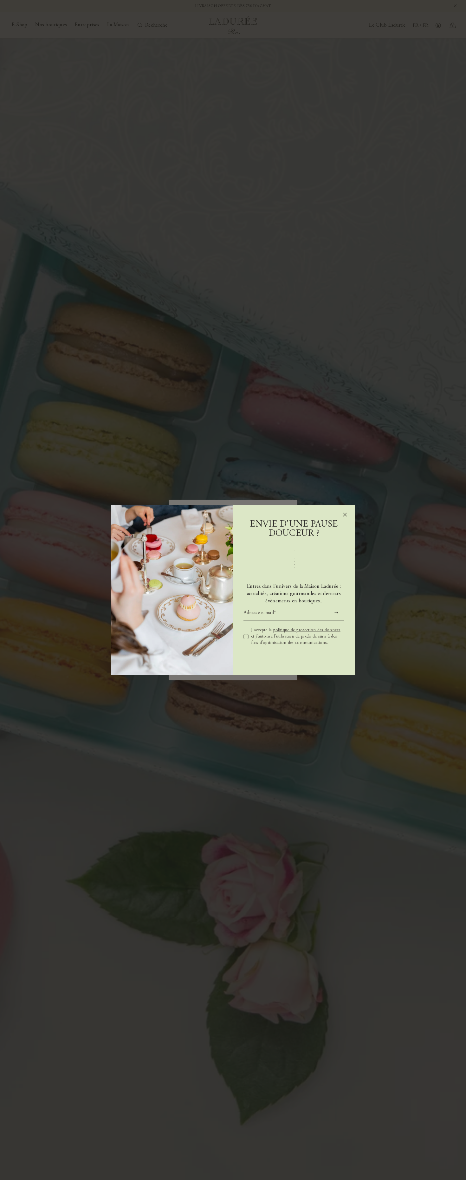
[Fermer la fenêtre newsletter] (345, 514)
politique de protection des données (306, 630)
